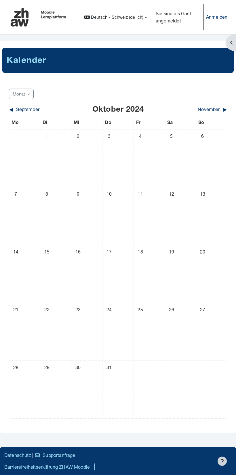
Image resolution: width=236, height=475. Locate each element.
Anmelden (216, 17)
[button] (116, 17)
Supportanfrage (59, 455)
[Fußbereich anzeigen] (222, 461)
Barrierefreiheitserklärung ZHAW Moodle (47, 467)
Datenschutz (17, 455)
